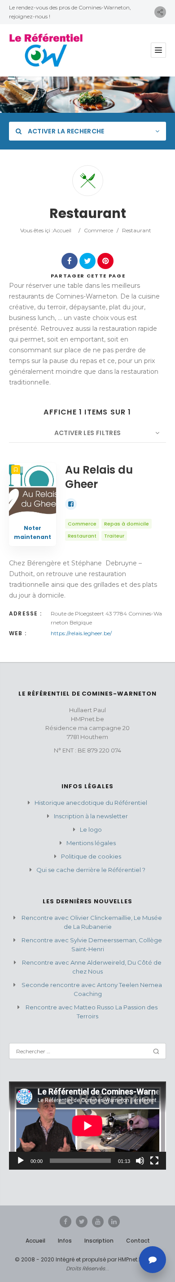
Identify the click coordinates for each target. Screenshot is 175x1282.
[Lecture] (20, 1160)
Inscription (99, 1240)
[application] (87, 1125)
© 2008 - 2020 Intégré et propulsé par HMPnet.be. (81, 1259)
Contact (138, 1240)
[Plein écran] (154, 1160)
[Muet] (140, 1160)
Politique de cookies (91, 856)
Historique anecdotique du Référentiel (91, 802)
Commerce (98, 230)
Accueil (62, 230)
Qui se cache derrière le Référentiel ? (90, 869)
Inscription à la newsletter (91, 816)
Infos (65, 1240)
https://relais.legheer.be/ (81, 633)
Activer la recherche (65, 131)
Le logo (91, 829)
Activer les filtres (87, 432)
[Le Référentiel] (46, 50)
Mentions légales (91, 842)
